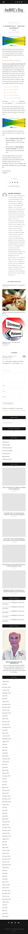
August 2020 (5, 741)
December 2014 (6, 856)
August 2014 (5, 867)
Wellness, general (14, 23)
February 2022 (6, 721)
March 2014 (5, 882)
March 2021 (5, 733)
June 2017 (4, 781)
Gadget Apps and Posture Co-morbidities (13, 285)
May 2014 (4, 876)
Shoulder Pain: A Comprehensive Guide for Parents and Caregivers (14, 513)
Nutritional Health (7, 447)
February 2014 (6, 884)
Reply (24, 356)
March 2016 (5, 819)
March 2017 (5, 787)
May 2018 (4, 764)
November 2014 (6, 859)
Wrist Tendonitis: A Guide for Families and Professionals (14, 488)
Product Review (6, 453)
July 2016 (4, 807)
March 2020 (5, 756)
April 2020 (5, 753)
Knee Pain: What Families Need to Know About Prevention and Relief (14, 539)
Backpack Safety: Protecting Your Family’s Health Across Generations (14, 590)
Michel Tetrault (15, 186)
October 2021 (5, 724)
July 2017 (4, 779)
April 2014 (5, 879)
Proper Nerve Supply (15, 98)
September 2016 (6, 801)
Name (4, 385)
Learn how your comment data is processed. (13, 410)
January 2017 (5, 793)
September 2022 (6, 713)
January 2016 (5, 824)
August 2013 (5, 902)
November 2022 (6, 707)
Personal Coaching (14, 22)
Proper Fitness (14, 89)
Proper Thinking (14, 95)
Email (4, 391)
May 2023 (4, 698)
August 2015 (5, 839)
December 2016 (6, 796)
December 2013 (6, 890)
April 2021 (4, 730)
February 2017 (6, 790)
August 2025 (5, 681)
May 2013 (4, 910)
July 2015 (4, 842)
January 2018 (5, 773)
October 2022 (5, 710)
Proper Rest (13, 92)
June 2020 (4, 747)
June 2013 (4, 907)
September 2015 (6, 836)
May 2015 (4, 844)
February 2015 (6, 850)
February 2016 (6, 821)
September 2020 (6, 738)
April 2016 (5, 816)
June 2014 (4, 873)
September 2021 (6, 727)
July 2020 (4, 744)
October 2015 (5, 833)
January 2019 (5, 761)
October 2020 (5, 736)
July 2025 (4, 684)
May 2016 (4, 813)
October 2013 (5, 896)
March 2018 (5, 770)
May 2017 (4, 784)
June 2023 (4, 695)
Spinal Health (5, 456)
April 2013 (4, 913)
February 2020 (6, 758)
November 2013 (6, 893)
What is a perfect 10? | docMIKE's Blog (9, 357)
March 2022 (5, 718)
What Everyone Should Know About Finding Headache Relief (14, 565)
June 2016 (4, 810)
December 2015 (6, 827)
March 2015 (5, 847)
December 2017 (6, 776)
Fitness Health (6, 445)
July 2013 (4, 905)
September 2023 (6, 693)
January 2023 (5, 701)
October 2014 (5, 862)
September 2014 (6, 864)
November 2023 (6, 687)
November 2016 (6, 799)
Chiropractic (5, 442)
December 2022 (6, 704)
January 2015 (5, 853)
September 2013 (6, 899)
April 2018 (5, 767)
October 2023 (5, 690)
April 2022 (5, 716)
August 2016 (5, 804)
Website (4, 396)
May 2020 (4, 750)
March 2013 (5, 916)
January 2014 (5, 887)
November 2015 (6, 830)
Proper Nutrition (14, 86)
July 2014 (4, 870)
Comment (14, 178)
